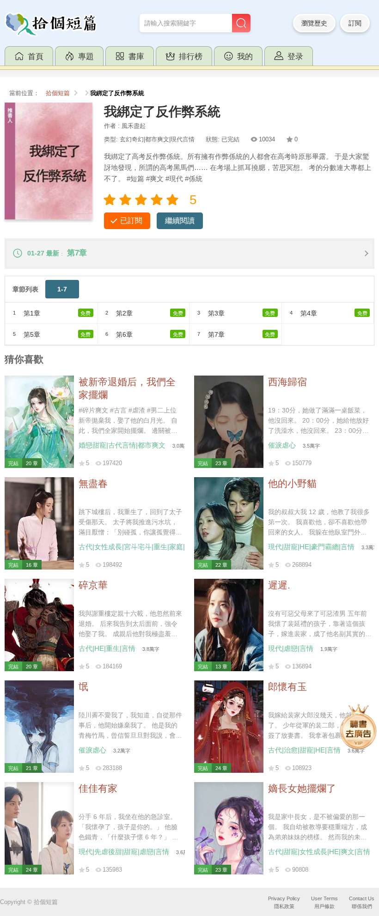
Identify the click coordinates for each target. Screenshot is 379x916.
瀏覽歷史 (314, 23)
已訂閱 (131, 220)
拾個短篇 (58, 93)
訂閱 (354, 23)
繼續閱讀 (180, 220)
